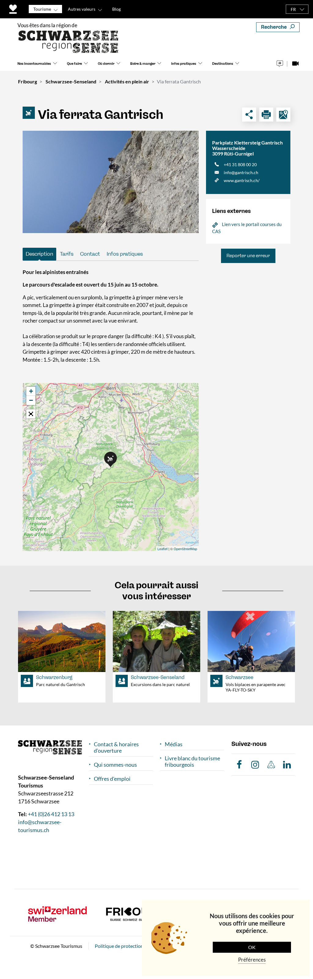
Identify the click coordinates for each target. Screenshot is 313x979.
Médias (173, 744)
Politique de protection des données (133, 946)
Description (39, 254)
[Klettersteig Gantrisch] (111, 182)
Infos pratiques (183, 64)
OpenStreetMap (185, 548)
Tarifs (66, 254)
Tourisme (42, 9)
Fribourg (27, 81)
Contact (90, 254)
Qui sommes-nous (115, 765)
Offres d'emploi (112, 779)
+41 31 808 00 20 (240, 164)
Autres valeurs (81, 9)
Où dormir (106, 64)
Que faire (74, 64)
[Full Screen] (30, 413)
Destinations (222, 64)
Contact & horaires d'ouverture (116, 747)
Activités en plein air (127, 81)
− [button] (31, 400)
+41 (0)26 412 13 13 (51, 814)
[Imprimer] (266, 115)
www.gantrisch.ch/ (242, 180)
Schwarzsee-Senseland (71, 81)
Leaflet (162, 548)
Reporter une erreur (248, 255)
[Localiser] (283, 115)
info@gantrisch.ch (241, 172)
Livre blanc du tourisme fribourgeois (192, 761)
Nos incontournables (34, 64)
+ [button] (31, 391)
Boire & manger (142, 64)
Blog (116, 9)
